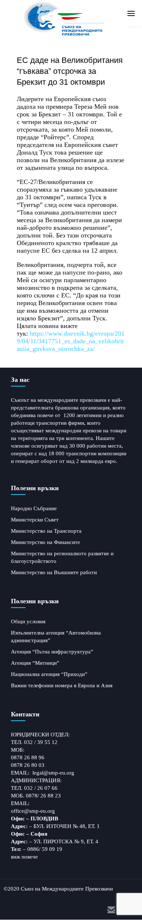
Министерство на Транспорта (46, 531)
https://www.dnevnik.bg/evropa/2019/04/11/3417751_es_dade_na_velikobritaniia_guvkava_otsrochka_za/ (71, 341)
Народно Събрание (34, 508)
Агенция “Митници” (35, 663)
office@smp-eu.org (33, 811)
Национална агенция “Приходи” (49, 674)
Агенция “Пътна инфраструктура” (52, 652)
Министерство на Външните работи (54, 572)
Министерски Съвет (35, 520)
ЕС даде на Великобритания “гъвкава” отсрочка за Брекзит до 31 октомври (70, 71)
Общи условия (28, 621)
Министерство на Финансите (45, 542)
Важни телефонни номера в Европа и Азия (62, 685)
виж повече (24, 857)
